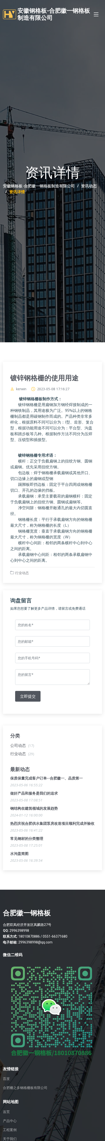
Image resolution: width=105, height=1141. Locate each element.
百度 (6, 1078)
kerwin (21, 389)
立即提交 (28, 696)
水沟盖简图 (19, 853)
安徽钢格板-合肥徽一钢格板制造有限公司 (39, 186)
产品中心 (10, 1121)
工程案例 (10, 1130)
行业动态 (22, 572)
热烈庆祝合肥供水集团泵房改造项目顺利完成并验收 (52, 823)
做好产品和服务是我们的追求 (34, 793)
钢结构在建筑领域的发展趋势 (34, 808)
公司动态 (22, 745)
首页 (6, 1112)
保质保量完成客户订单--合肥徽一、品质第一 (46, 778)
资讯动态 (89, 186)
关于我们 (10, 1139)
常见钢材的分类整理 (26, 838)
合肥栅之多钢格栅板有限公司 (25, 1087)
